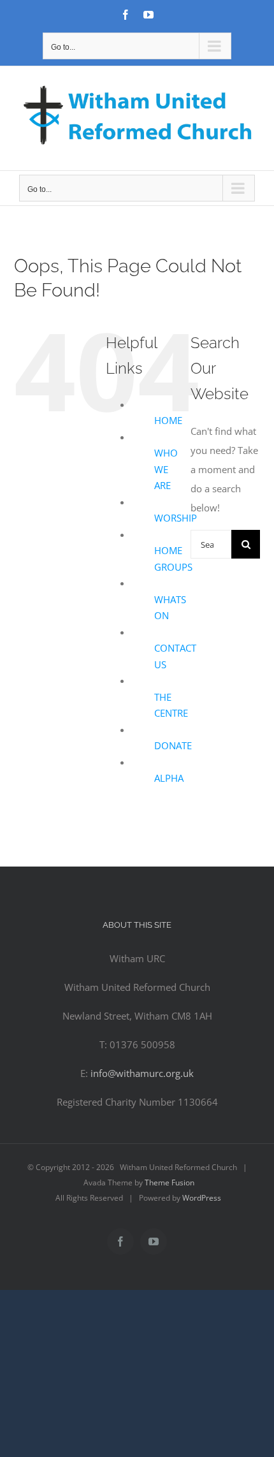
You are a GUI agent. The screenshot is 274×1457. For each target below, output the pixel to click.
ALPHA (169, 778)
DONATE (173, 745)
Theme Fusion (169, 1182)
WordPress (201, 1197)
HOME (168, 420)
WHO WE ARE (166, 469)
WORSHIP (175, 517)
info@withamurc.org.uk (142, 1073)
